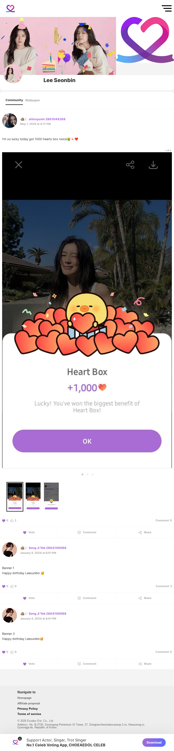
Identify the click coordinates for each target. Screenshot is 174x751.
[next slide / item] (169, 312)
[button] (82, 474)
